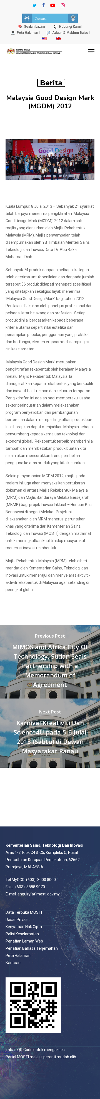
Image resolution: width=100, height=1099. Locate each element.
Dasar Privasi (17, 919)
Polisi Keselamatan (22, 934)
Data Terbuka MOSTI (24, 912)
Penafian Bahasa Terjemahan (32, 948)
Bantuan (13, 963)
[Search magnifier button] (73, 18)
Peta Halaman (18, 955)
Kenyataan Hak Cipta (24, 927)
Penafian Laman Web (24, 941)
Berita (51, 83)
